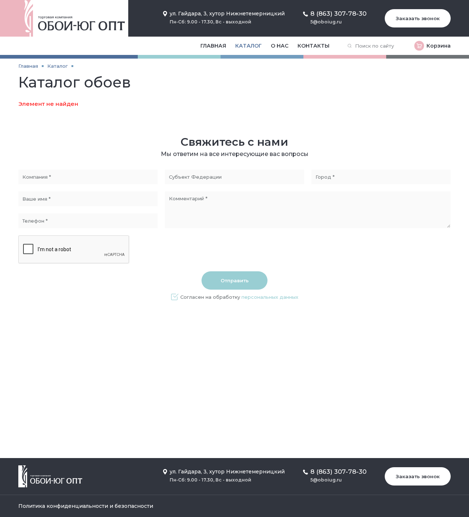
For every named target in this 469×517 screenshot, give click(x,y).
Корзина (438, 45)
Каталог (248, 45)
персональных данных (269, 297)
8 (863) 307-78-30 (338, 13)
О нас (279, 45)
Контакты (313, 45)
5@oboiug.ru (326, 22)
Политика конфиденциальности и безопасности (85, 506)
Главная (213, 45)
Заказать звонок (418, 18)
